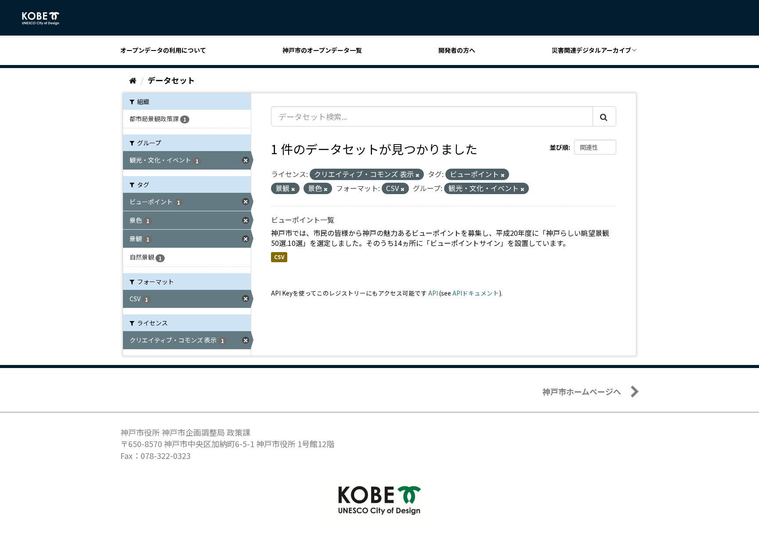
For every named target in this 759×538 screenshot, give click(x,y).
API (433, 293)
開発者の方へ (456, 50)
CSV (279, 256)
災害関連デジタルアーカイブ (591, 50)
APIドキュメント (475, 293)
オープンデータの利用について (163, 50)
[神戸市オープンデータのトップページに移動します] (45, 18)
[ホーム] (133, 80)
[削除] (417, 174)
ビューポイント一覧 (302, 219)
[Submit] (604, 116)
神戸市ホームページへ (581, 391)
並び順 (559, 147)
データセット (171, 80)
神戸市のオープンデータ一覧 (322, 50)
